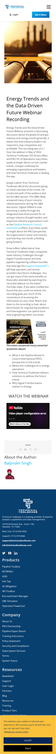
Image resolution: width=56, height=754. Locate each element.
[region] (28, 734)
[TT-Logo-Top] (14, 4)
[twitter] (3, 553)
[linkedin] (15, 553)
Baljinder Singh (18, 463)
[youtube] (9, 553)
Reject (28, 748)
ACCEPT (28, 740)
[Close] (53, 718)
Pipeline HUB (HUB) (37, 266)
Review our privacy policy (16, 731)
